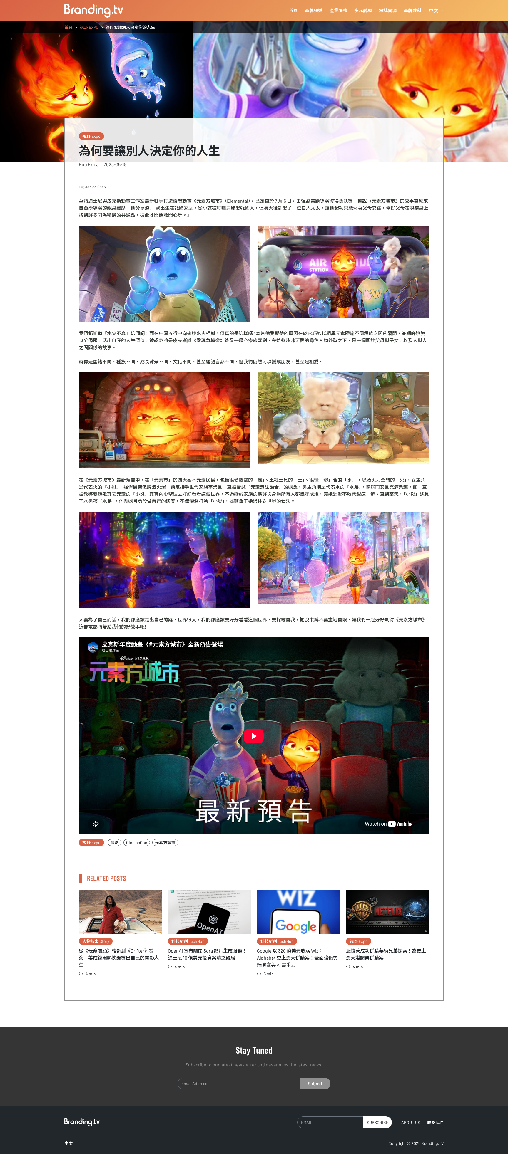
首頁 (293, 10)
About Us (410, 1122)
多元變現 (363, 10)
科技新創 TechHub (188, 941)
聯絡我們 (435, 1122)
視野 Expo (91, 136)
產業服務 (338, 10)
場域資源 (388, 10)
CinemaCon (136, 842)
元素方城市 (165, 842)
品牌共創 (412, 10)
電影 (114, 842)
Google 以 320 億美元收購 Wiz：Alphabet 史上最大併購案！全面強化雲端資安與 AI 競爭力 (297, 957)
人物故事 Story (95, 941)
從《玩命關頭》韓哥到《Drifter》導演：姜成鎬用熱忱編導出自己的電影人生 (119, 957)
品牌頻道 (313, 10)
